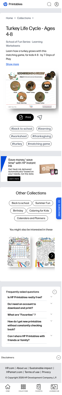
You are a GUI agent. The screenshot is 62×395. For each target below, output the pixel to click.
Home (9, 18)
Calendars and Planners (31, 218)
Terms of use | (33, 372)
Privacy (46, 372)
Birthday (18, 210)
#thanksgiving (41, 136)
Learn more (14, 179)
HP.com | (11, 368)
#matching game (39, 144)
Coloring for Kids (39, 210)
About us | (23, 368)
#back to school (21, 128)
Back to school (20, 203)
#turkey (17, 144)
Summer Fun (42, 203)
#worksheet (19, 136)
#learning (44, 128)
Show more (12, 64)
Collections (24, 18)
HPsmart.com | (15, 372)
